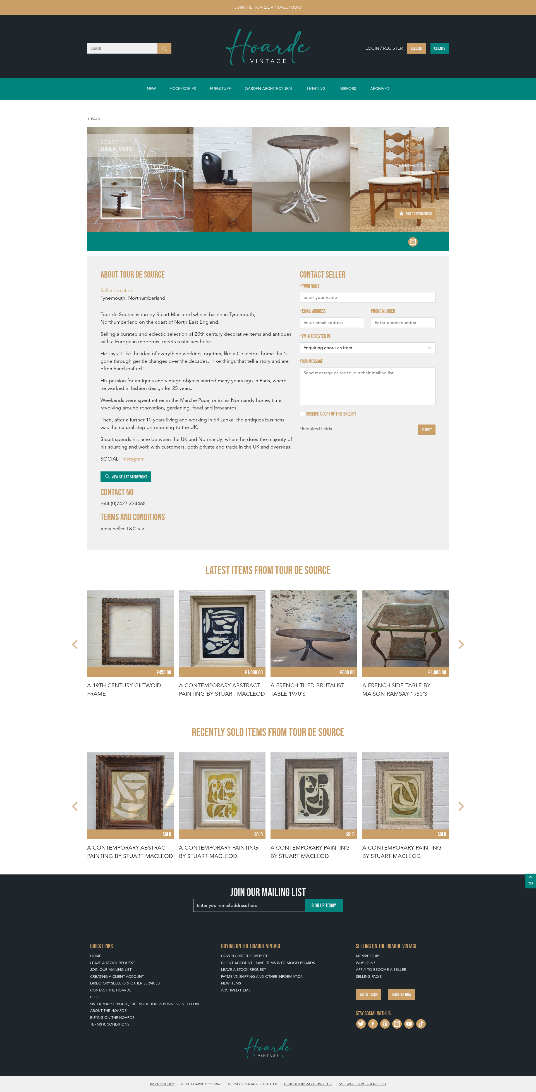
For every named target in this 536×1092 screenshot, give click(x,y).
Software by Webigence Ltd (362, 1084)
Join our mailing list (110, 969)
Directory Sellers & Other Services (125, 983)
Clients (439, 48)
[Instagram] (413, 241)
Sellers (416, 48)
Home (95, 955)
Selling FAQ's (369, 976)
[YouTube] (409, 1023)
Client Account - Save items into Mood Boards (268, 962)
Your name (311, 286)
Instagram (134, 459)
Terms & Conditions (109, 1024)
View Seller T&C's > (122, 528)
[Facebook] (373, 1023)
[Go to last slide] (75, 644)
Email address (314, 311)
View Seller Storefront (129, 477)
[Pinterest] (385, 1023)
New (151, 88)
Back (95, 118)
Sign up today (324, 905)
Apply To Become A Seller (381, 969)
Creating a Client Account (117, 976)
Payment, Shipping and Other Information (262, 976)
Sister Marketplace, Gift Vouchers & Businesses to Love (145, 1004)
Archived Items (235, 990)
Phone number (383, 311)
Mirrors (347, 88)
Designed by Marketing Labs (308, 1084)
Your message (311, 361)
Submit (427, 429)
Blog (95, 997)
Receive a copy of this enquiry (331, 414)
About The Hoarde (108, 1010)
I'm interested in (316, 336)
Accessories (183, 88)
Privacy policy (162, 1084)
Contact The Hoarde (110, 990)
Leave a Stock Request (112, 962)
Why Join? (365, 962)
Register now (401, 994)
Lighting (316, 88)
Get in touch (369, 994)
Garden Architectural (269, 88)
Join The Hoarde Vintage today (268, 7)
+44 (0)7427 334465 (123, 503)
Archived (379, 88)
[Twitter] (361, 1023)
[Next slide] (461, 644)
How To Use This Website (244, 955)
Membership (367, 955)
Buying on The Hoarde (112, 1017)
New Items (231, 983)
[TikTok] (421, 1023)
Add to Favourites (418, 213)
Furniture (220, 88)
